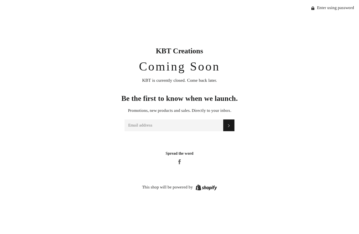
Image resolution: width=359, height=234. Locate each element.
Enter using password (335, 7)
